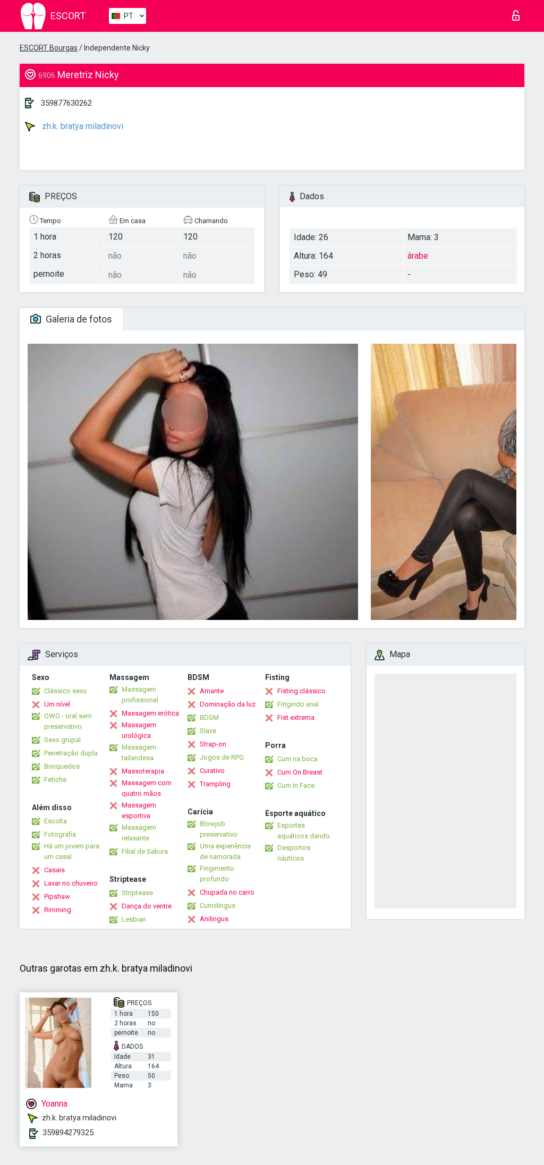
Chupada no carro (227, 892)
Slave (208, 731)
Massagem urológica (139, 730)
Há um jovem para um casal (71, 851)
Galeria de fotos (78, 319)
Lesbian (134, 919)
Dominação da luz (228, 704)
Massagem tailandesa (139, 752)
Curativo (212, 771)
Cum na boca (297, 759)
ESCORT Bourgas (49, 48)
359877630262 (66, 103)
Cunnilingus (217, 905)
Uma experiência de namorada (225, 851)
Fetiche (55, 780)
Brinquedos (62, 766)
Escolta (55, 821)
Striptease (137, 893)
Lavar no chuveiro (71, 883)
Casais (54, 870)
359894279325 (68, 1132)
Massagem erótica (150, 713)
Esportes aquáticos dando (303, 830)
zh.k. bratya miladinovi (81, 126)
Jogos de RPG (222, 757)
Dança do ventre (147, 906)
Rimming (57, 910)
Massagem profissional (140, 694)
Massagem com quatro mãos (147, 788)
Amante (212, 691)
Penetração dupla (71, 753)
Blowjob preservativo (218, 829)
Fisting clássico (301, 691)
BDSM (209, 717)
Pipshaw (57, 896)
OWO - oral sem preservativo (68, 721)
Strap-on (213, 744)
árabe (417, 256)
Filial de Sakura (145, 851)
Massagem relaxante (139, 832)
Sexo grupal (62, 740)
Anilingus (214, 919)
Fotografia (60, 834)
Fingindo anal (298, 704)
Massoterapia (143, 771)
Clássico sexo (65, 691)
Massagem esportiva (139, 810)
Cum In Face (295, 785)
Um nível (57, 704)
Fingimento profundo (217, 873)
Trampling (215, 784)
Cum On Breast (299, 772)
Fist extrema (295, 717)
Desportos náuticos (293, 853)
